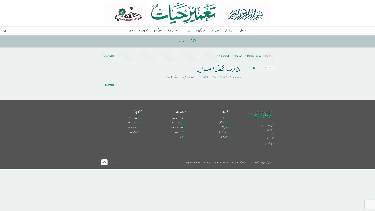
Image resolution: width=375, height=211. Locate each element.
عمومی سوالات (179, 132)
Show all (108, 56)
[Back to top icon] (104, 162)
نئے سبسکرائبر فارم (177, 123)
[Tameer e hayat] (187, 13)
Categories (253, 56)
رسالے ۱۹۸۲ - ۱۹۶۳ (133, 118)
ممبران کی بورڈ (223, 132)
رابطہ (181, 137)
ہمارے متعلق (223, 123)
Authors (223, 56)
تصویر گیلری (224, 137)
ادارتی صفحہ (224, 128)
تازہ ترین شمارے (177, 118)
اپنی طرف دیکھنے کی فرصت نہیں (219, 70)
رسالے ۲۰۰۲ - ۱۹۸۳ (133, 123)
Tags (237, 56)
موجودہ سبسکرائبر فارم (177, 128)
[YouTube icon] (111, 163)
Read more (109, 85)
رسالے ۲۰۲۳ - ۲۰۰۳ (133, 128)
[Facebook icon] (118, 163)
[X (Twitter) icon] (115, 163)
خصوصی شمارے (134, 132)
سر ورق (225, 118)
